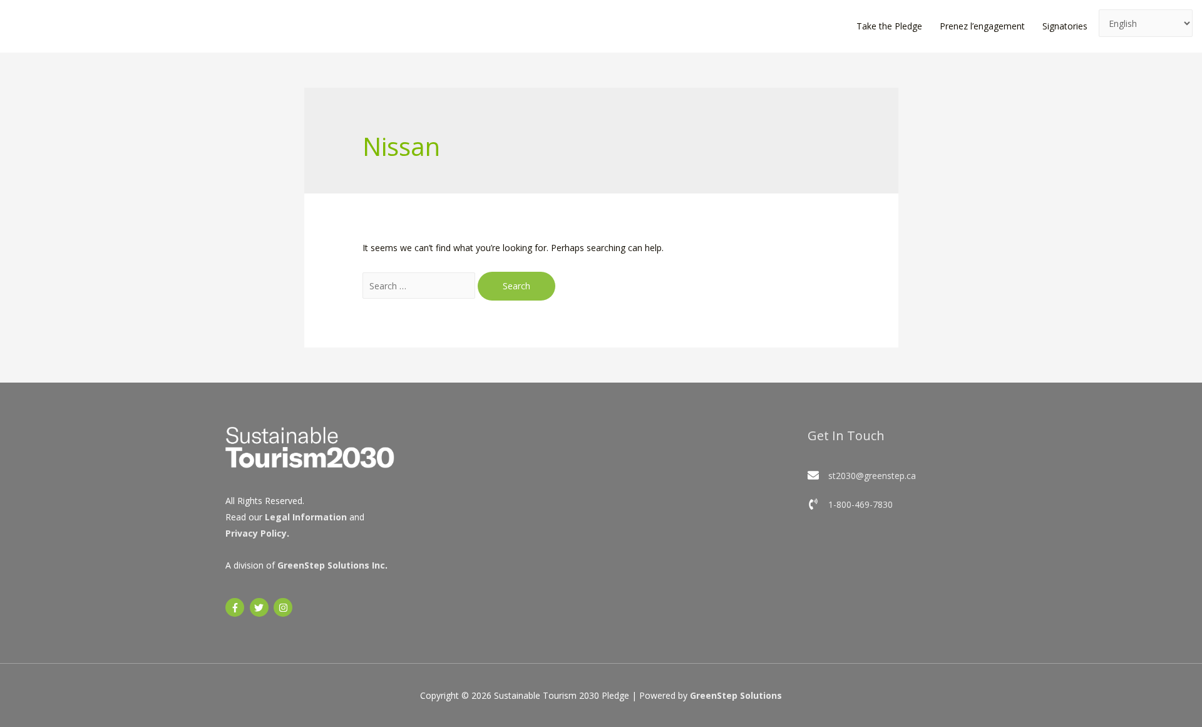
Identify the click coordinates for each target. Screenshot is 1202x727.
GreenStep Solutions (736, 695)
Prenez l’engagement (982, 26)
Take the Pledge (889, 26)
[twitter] (261, 607)
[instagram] (284, 607)
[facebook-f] (236, 607)
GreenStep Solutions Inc (331, 565)
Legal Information (306, 517)
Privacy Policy (256, 533)
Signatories (1064, 26)
